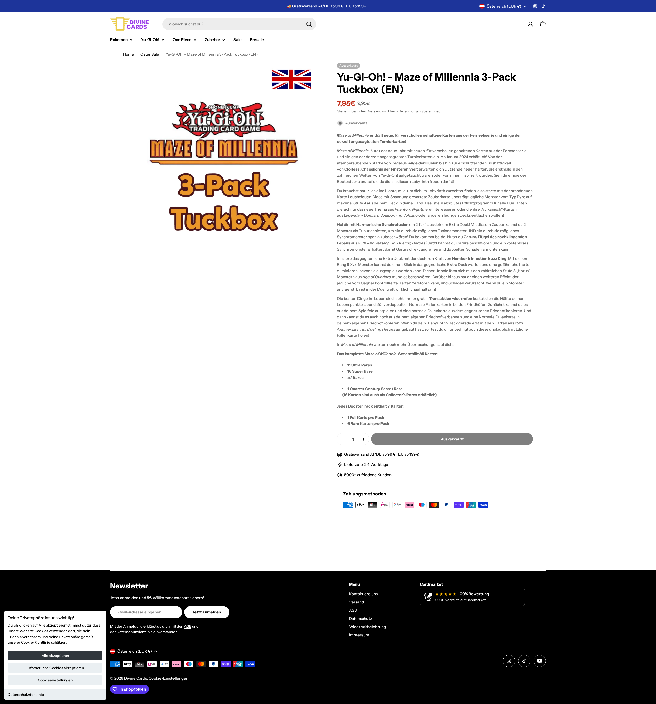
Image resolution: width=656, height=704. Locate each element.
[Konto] (530, 24)
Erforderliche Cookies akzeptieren (55, 668)
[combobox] (239, 24)
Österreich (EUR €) (504, 6)
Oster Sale (149, 54)
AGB (187, 626)
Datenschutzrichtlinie (26, 694)
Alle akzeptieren (55, 655)
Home (128, 54)
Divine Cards (135, 678)
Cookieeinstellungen (55, 680)
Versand (374, 111)
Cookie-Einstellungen (168, 678)
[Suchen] (309, 24)
